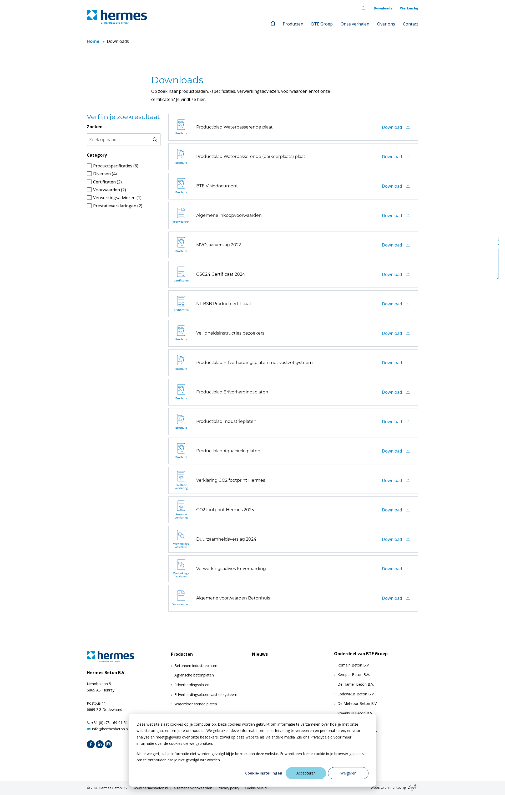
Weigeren (348, 773)
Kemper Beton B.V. (353, 674)
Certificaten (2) (107, 182)
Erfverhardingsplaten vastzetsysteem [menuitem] (205, 694)
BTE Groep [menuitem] (322, 24)
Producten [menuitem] (293, 24)
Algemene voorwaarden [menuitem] (193, 788)
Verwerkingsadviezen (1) (117, 198)
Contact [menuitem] (410, 24)
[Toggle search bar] (364, 8)
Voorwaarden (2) (109, 190)
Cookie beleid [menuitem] (256, 788)
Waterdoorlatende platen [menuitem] (195, 703)
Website (377, 787)
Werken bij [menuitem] (409, 8)
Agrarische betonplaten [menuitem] (194, 675)
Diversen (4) (105, 174)
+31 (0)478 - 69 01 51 (109, 722)
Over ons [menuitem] (386, 24)
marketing (398, 787)
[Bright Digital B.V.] (412, 787)
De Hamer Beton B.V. (355, 684)
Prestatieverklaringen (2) (117, 206)
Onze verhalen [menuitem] (355, 24)
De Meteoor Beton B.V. (357, 703)
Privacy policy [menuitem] (228, 788)
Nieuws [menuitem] (260, 654)
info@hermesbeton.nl (110, 728)
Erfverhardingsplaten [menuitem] (191, 684)
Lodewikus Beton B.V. (356, 693)
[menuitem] (273, 24)
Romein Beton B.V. (353, 665)
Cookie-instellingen (263, 773)
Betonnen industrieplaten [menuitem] (195, 665)
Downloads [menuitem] (383, 8)
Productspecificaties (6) (115, 166)
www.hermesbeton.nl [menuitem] (151, 788)
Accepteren (306, 773)
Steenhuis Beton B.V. (355, 713)
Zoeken (95, 127)
